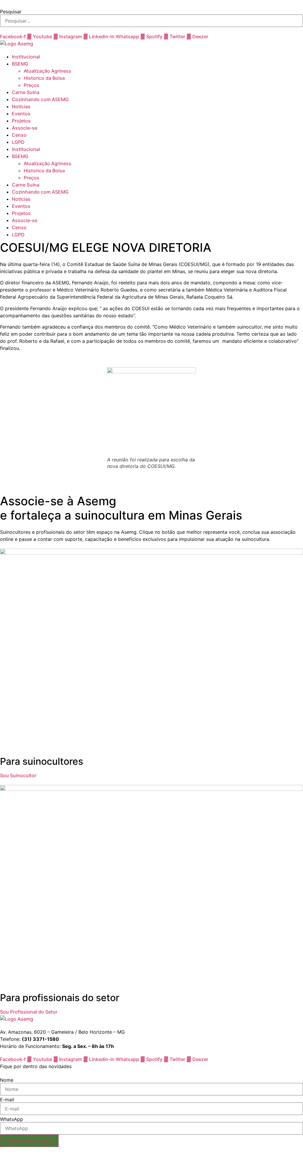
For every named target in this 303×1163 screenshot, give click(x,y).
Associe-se (24, 128)
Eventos (21, 114)
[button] (151, 3)
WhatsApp (11, 1119)
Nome (6, 1080)
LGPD (18, 142)
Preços (31, 85)
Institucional (26, 57)
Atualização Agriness (47, 71)
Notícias (21, 106)
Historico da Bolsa (44, 78)
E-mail (7, 1099)
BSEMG (20, 64)
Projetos (21, 121)
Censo (19, 135)
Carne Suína (25, 92)
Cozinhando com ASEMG (40, 99)
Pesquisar (11, 11)
